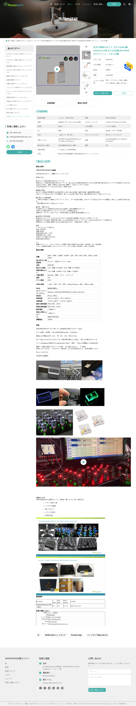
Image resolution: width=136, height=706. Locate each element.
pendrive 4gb (76, 635)
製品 (69, 4)
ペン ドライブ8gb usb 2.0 (97, 635)
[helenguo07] (62, 688)
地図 (26, 704)
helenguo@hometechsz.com (20, 137)
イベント (86, 4)
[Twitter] (40, 688)
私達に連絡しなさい (99, 4)
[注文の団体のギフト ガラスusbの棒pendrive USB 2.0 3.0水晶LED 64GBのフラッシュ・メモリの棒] (58, 70)
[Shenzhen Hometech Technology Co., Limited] (13, 4)
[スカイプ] (13, 147)
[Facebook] (44, 688)
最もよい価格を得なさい (103, 93)
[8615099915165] (57, 688)
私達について (60, 4)
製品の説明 (82, 103)
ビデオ (77, 4)
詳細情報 (51, 103)
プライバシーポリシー (15, 704)
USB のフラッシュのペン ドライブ (28, 41)
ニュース (8, 679)
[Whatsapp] (8, 147)
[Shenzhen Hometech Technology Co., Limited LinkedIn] (53, 688)
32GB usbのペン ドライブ (55, 635)
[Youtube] (49, 688)
